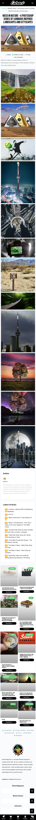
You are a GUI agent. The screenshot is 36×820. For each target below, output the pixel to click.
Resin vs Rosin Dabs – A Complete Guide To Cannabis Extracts (8, 666)
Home (3, 8)
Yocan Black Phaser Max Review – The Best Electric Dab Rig (27, 588)
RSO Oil (10, 514)
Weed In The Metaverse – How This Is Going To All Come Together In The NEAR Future (18, 525)
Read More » (9, 592)
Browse (3, 818)
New (11, 818)
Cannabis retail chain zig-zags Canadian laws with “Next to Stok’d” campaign (27, 656)
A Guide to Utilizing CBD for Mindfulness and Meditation (26, 693)
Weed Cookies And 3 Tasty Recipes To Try (25, 721)
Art (6, 8)
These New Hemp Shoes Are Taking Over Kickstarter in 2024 (9, 588)
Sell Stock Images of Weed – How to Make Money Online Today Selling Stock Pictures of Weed (26, 624)
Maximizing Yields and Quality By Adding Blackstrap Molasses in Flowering (9, 619)
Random (32, 818)
